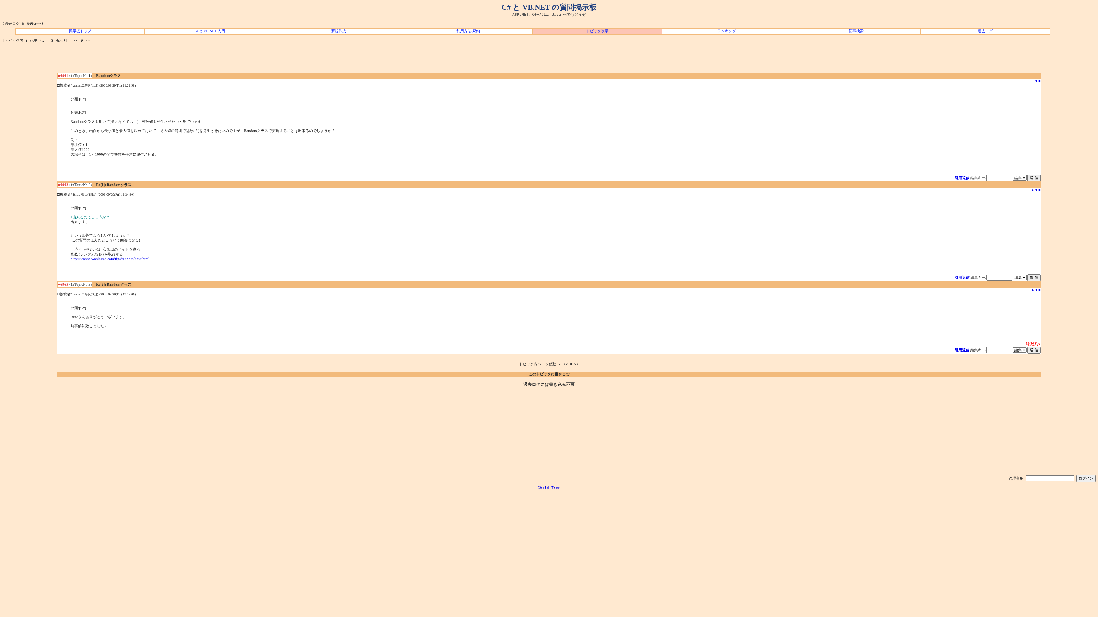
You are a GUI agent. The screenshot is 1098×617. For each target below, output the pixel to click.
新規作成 (338, 31)
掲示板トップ (80, 31)
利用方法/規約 (468, 31)
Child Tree (549, 488)
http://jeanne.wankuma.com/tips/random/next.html (110, 259)
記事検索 (856, 31)
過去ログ (985, 31)
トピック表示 (597, 31)
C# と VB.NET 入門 (209, 31)
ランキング (726, 31)
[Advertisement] (549, 60)
